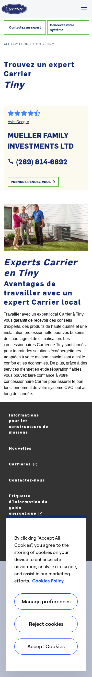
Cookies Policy (48, 580)
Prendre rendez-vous (31, 181)
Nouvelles (20, 448)
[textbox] (46, 354)
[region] (46, 593)
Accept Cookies (46, 646)
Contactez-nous (27, 480)
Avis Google (18, 121)
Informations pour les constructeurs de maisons (28, 423)
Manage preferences (46, 601)
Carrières (20, 463)
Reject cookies (46, 624)
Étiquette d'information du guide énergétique (28, 504)
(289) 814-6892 (41, 161)
